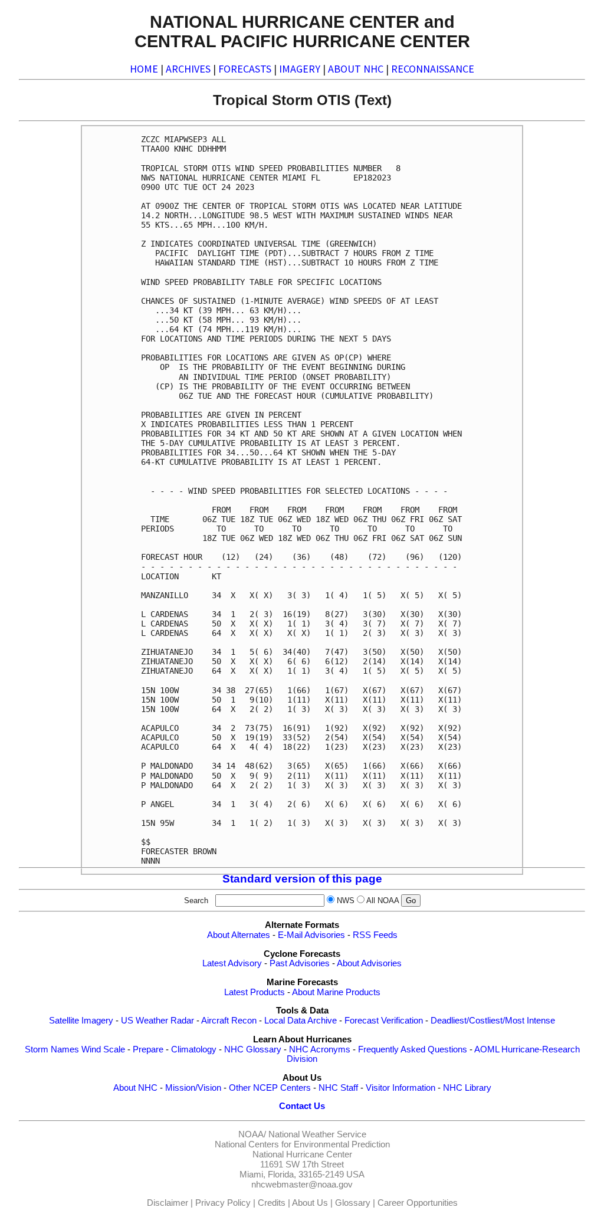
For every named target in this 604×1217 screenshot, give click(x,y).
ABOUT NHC (355, 69)
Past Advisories (300, 963)
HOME (144, 69)
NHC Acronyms (319, 1049)
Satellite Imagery (81, 1020)
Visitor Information (400, 1088)
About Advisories (369, 963)
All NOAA (382, 900)
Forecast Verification (383, 1020)
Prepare (148, 1049)
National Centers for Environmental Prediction (302, 1144)
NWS (345, 900)
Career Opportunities (418, 1203)
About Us (310, 1203)
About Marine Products (336, 992)
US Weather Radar (157, 1020)
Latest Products (254, 992)
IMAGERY (299, 69)
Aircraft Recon (229, 1020)
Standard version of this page (302, 878)
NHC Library (467, 1088)
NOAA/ (252, 1134)
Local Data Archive (300, 1020)
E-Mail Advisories (311, 935)
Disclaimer (167, 1203)
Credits (271, 1203)
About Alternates (238, 935)
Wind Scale (103, 1049)
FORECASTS (244, 69)
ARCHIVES (188, 69)
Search (198, 900)
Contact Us (302, 1106)
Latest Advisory (232, 963)
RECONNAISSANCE (432, 69)
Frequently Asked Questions (412, 1049)
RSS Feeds (375, 935)
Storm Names (52, 1049)
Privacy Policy (223, 1203)
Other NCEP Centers (270, 1088)
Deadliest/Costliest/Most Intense (493, 1020)
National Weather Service (317, 1134)
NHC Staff (338, 1088)
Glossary (352, 1203)
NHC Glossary (252, 1049)
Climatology (193, 1049)
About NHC (135, 1088)
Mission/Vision (193, 1088)
